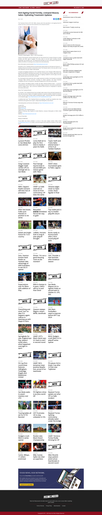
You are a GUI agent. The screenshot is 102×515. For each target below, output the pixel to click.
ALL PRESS (32, 7)
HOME (20, 7)
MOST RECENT (25, 7)
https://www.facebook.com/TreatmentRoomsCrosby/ (39, 96)
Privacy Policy (49, 505)
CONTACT (38, 7)
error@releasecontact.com (24, 122)
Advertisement (57, 505)
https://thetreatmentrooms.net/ (41, 64)
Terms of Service (40, 505)
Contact (63, 505)
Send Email (23, 108)
